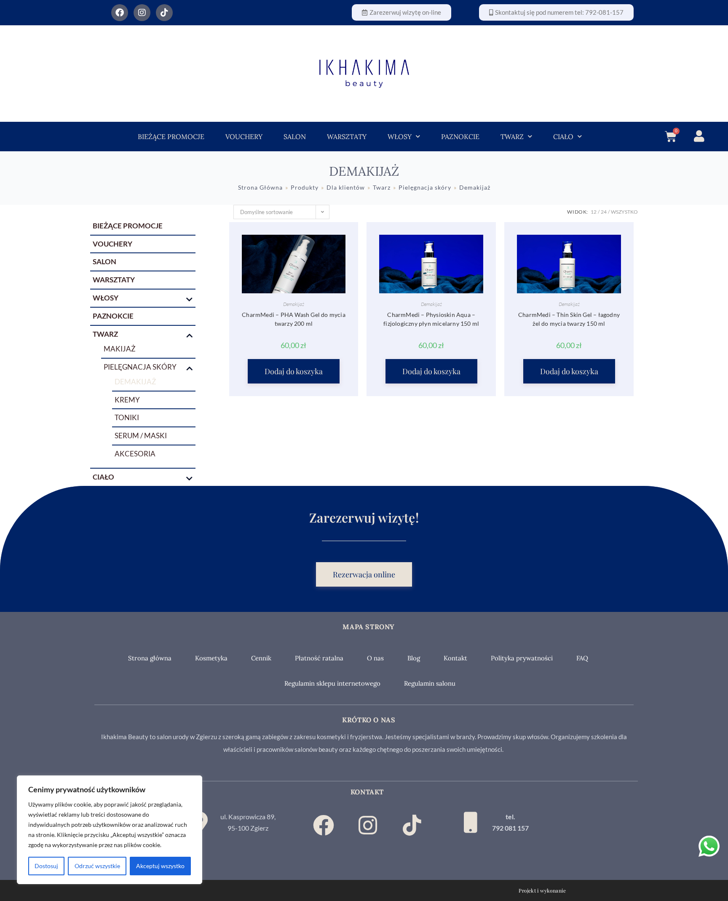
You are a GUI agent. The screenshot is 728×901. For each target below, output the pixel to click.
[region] (109, 829)
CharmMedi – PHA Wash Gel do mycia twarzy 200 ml (293, 319)
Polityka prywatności (522, 658)
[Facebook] (119, 12)
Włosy (400, 136)
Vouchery (243, 136)
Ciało (563, 136)
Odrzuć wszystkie (97, 865)
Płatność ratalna (319, 658)
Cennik (261, 658)
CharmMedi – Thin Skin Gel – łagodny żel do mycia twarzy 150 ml (569, 319)
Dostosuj (46, 865)
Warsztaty (347, 136)
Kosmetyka (211, 658)
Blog (413, 658)
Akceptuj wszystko (160, 865)
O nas (375, 658)
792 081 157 (510, 828)
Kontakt (455, 658)
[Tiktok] (164, 12)
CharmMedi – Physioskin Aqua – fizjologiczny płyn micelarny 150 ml (431, 319)
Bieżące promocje (171, 136)
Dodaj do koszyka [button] (294, 371)
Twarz (512, 136)
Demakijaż (293, 304)
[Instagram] (142, 12)
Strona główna (149, 658)
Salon (295, 136)
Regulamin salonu (429, 683)
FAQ (582, 658)
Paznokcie (460, 136)
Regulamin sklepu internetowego (332, 683)
